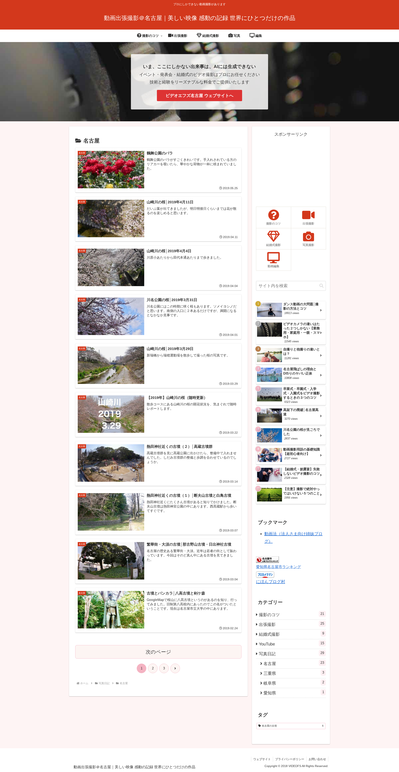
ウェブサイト (262, 759)
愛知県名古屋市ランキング (278, 567)
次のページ (158, 652)
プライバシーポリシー (289, 759)
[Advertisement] (291, 167)
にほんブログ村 (270, 581)
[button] (321, 285)
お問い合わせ (317, 759)
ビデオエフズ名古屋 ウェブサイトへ (199, 95)
